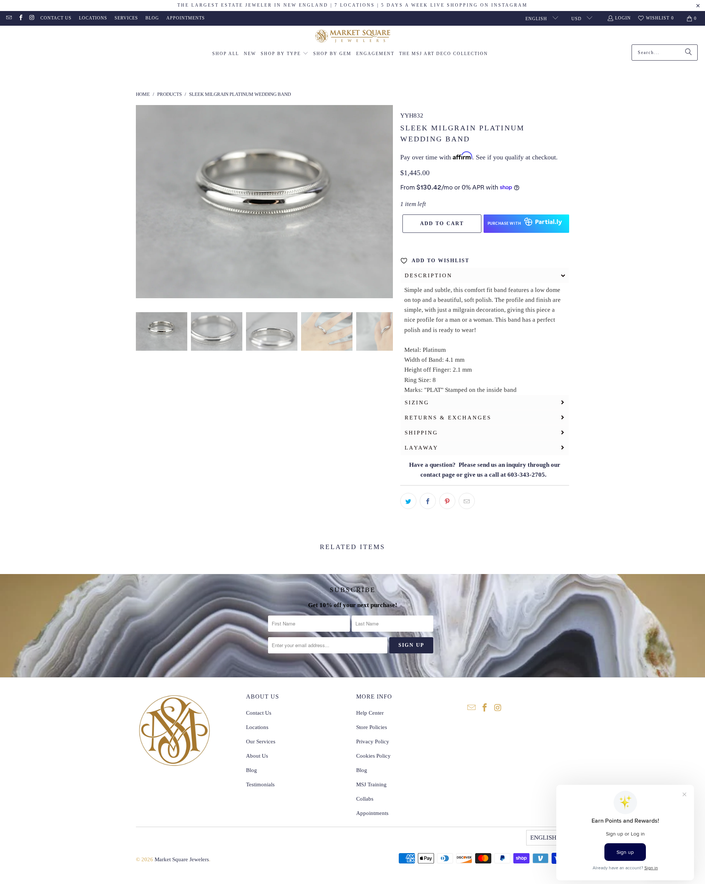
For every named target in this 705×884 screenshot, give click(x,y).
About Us (257, 756)
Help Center (370, 713)
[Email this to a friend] (467, 501)
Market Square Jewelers (182, 859)
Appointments (185, 18)
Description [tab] (428, 275)
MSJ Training (371, 784)
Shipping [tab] (421, 433)
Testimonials (260, 784)
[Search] (688, 52)
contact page (437, 474)
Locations (93, 18)
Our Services (260, 741)
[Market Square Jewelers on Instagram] (32, 18)
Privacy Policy (372, 741)
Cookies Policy (373, 756)
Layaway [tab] (421, 448)
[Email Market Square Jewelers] (9, 18)
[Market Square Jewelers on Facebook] (20, 18)
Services (126, 18)
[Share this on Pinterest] (447, 501)
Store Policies (371, 727)
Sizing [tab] (417, 402)
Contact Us (56, 18)
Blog (152, 18)
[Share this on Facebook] (428, 501)
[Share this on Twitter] (408, 501)
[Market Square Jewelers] (352, 36)
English (537, 18)
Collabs (364, 799)
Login (623, 18)
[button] (284, 54)
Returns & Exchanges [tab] (448, 418)
